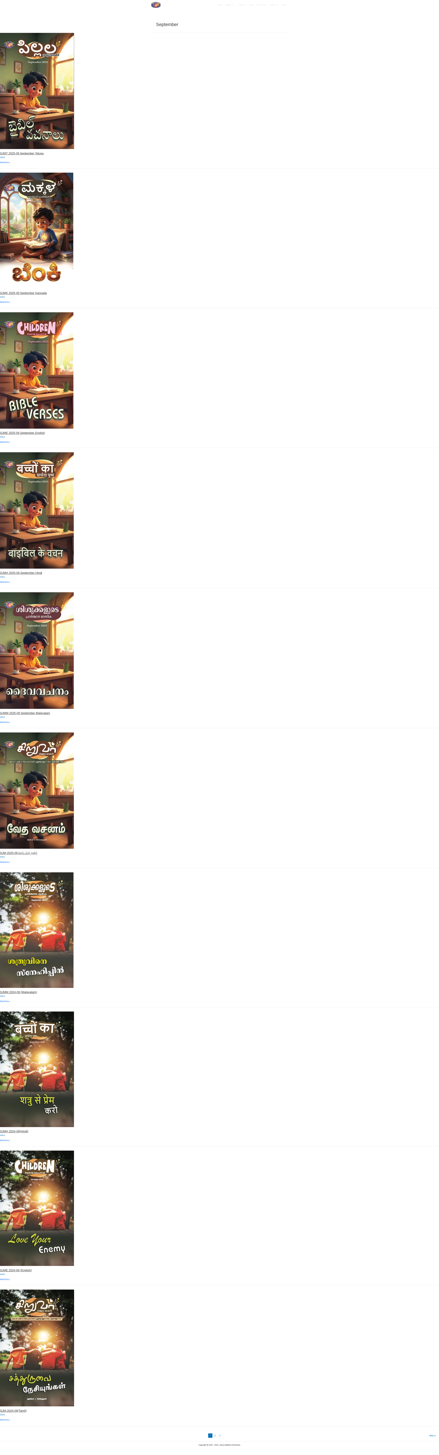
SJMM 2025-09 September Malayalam (25, 713)
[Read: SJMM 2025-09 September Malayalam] (37, 650)
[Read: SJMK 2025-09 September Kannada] (36, 230)
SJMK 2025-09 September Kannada (23, 293)
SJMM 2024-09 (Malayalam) (18, 992)
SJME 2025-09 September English (22, 433)
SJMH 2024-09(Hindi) (14, 1131)
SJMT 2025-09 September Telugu (22, 153)
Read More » (5, 162)
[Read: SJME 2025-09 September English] (36, 370)
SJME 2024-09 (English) (16, 1270)
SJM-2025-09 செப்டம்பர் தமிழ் (18, 853)
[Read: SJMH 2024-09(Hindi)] (37, 1069)
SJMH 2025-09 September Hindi (21, 573)
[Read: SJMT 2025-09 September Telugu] (37, 91)
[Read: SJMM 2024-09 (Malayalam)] (37, 930)
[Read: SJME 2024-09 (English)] (37, 1208)
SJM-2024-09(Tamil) (13, 1410)
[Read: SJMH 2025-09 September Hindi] (37, 510)
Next (432, 1435)
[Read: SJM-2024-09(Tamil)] (37, 1348)
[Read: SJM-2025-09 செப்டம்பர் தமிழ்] (37, 790)
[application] (234, 5)
